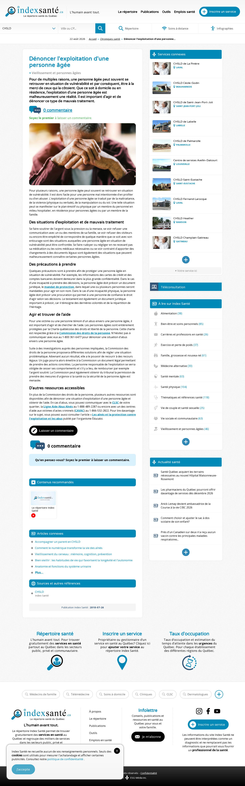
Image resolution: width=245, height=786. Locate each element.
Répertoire (131, 28)
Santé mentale (172, 376)
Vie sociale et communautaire (182, 418)
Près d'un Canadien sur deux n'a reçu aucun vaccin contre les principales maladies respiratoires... (188, 535)
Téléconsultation (173, 287)
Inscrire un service (222, 12)
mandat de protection (59, 287)
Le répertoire (127, 12)
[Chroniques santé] (186, 442)
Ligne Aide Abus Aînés (58, 406)
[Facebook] (208, 711)
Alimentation (171, 313)
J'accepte (23, 769)
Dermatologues (198, 694)
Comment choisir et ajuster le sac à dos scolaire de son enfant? (185, 519)
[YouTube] (217, 711)
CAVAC (79, 410)
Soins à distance (178, 28)
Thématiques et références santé (185, 397)
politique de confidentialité (65, 759)
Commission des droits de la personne (84, 333)
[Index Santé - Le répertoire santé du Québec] (34, 11)
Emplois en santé (100, 740)
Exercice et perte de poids (179, 345)
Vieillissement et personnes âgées (56, 73)
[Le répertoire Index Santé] (43, 498)
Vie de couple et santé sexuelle (182, 408)
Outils (166, 12)
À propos (95, 711)
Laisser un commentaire (56, 430)
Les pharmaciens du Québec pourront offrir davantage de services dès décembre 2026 (188, 491)
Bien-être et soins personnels (182, 324)
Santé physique (174, 387)
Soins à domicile (114, 694)
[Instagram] (199, 711)
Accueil (92, 39)
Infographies (224, 28)
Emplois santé (184, 12)
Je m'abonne (151, 736)
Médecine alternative (176, 366)
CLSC (115, 402)
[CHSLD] (186, 260)
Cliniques (146, 694)
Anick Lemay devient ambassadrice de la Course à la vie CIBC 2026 (185, 505)
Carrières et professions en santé (184, 334)
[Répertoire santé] (219, 694)
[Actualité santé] (186, 552)
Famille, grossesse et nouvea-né (183, 355)
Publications (150, 12)
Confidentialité (148, 773)
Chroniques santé (110, 39)
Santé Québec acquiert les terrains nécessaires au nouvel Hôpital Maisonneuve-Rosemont (189, 475)
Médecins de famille (43, 694)
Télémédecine (80, 694)
